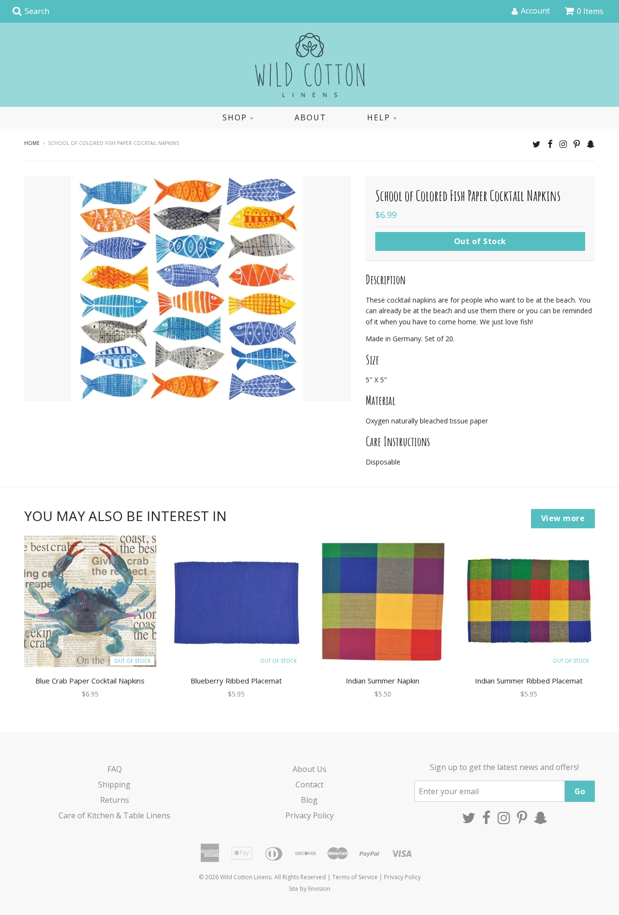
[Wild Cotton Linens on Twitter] (536, 144)
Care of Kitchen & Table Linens (114, 815)
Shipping (114, 784)
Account (535, 10)
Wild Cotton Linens (245, 877)
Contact (309, 784)
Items (590, 11)
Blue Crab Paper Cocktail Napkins (90, 680)
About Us (309, 769)
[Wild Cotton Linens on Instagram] (563, 144)
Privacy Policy (309, 815)
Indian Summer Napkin (382, 680)
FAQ (114, 769)
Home (32, 143)
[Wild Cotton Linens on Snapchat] (591, 144)
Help (378, 117)
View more (563, 518)
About (310, 117)
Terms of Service (355, 877)
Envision (319, 889)
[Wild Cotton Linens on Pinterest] (577, 144)
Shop (234, 117)
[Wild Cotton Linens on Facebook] (550, 144)
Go (580, 791)
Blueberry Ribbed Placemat (236, 680)
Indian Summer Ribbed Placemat (529, 680)
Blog (309, 800)
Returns (114, 800)
